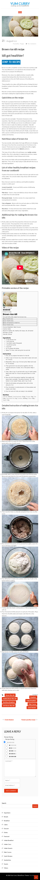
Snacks (6, 864)
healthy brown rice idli (9, 698)
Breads (6, 816)
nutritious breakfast (9, 702)
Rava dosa (5, 208)
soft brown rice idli (8, 705)
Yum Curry (20, 4)
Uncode (31, 875)
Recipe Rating (8, 737)
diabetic (21, 149)
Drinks (6, 832)
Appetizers (7, 813)
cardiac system (32, 152)
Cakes (6, 824)
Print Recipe (8, 308)
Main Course (32, 704)
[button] (3, 310)
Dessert (6, 828)
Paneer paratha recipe (28, 720)
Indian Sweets (8, 848)
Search (4, 803)
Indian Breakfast (31, 700)
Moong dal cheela (7, 198)
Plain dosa (5, 192)
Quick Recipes (32, 707)
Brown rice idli (10, 695)
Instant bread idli (7, 187)
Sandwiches (7, 860)
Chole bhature (9, 720)
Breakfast (33, 697)
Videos (6, 868)
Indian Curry (7, 844)
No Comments (32, 43)
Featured (6, 836)
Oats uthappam (6, 203)
